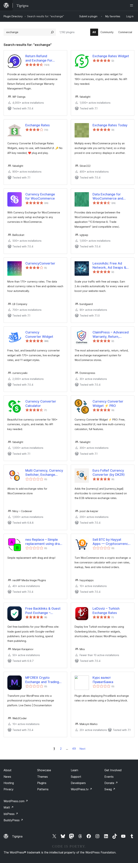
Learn (74, 770)
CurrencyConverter (40, 263)
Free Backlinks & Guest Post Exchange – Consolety (43, 611)
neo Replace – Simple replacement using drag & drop (43, 542)
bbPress (11, 814)
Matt (9, 807)
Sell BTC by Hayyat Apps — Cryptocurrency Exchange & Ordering (111, 542)
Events (109, 776)
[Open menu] (132, 5)
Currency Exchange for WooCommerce (40, 196)
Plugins (41, 783)
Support (76, 776)
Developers (78, 783)
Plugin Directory (13, 16)
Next (82, 748)
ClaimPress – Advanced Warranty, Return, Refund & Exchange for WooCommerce (111, 334)
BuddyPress (13, 820)
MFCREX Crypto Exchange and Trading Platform (42, 680)
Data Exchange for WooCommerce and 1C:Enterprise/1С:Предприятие (112, 196)
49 (74, 748)
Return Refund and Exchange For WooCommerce (38, 58)
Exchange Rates (37, 125)
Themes (42, 776)
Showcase (44, 770)
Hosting (9, 783)
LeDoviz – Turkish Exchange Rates (106, 611)
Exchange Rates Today (110, 125)
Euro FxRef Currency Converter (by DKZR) (109, 472)
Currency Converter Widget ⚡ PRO (108, 403)
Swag (109, 789)
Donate (111, 783)
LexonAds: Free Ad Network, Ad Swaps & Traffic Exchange (109, 265)
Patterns (43, 789)
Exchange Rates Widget (111, 56)
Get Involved (113, 770)
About (8, 770)
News (7, 776)
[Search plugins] (52, 32)
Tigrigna (17, 836)
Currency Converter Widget (39, 334)
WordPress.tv (81, 789)
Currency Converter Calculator (40, 403)
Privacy (8, 789)
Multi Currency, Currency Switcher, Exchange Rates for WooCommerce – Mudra (44, 473)
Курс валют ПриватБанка (103, 680)
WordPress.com (16, 801)
